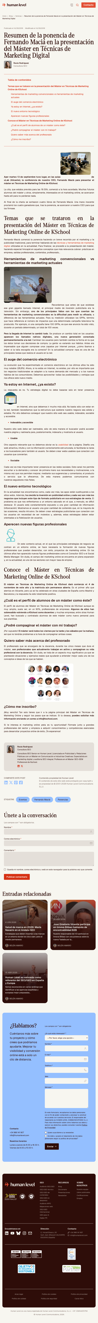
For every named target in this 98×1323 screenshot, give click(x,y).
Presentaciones (64, 1192)
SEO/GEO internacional (45, 1210)
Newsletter (62, 1195)
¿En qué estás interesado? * (55, 1033)
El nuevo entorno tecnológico (25, 111)
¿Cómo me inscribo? (21, 139)
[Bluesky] (18, 1233)
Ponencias (63, 799)
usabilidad (63, 444)
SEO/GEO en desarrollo (45, 1199)
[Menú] (72, 5)
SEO (42, 1182)
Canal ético (79, 1299)
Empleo (79, 1198)
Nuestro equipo (82, 1189)
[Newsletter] (30, 1233)
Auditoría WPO (45, 1203)
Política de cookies (49, 1294)
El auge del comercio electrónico (27, 102)
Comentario (9, 850)
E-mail (48, 1055)
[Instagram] (24, 1233)
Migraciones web (46, 1206)
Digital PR (43, 1218)
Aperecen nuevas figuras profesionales (30, 116)
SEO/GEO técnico (46, 1189)
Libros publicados (83, 1192)
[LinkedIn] (7, 1233)
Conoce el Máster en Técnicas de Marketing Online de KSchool (40, 120)
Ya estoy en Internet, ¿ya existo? (26, 106)
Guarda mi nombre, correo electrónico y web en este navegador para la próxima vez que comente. (50, 869)
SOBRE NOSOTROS (82, 1184)
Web (46, 1076)
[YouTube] (12, 1233)
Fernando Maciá (42, 799)
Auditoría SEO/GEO (47, 1186)
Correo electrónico (12, 839)
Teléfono (49, 1066)
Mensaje (48, 1087)
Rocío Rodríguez (21, 63)
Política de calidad (19, 1299)
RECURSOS (63, 1182)
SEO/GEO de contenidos (45, 1193)
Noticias (18, 16)
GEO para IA (44, 1215)
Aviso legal (19, 1294)
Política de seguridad (49, 1299)
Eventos (23, 799)
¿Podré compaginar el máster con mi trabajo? (33, 130)
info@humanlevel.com (19, 1135)
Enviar (50, 1146)
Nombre (8, 827)
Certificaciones (82, 1195)
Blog (11, 16)
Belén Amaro (16, 945)
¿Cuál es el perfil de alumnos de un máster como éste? (38, 125)
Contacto (88, 4)
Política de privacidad (79, 1294)
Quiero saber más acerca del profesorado (31, 134)
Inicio (4, 16)
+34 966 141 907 (17, 1132)
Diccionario (62, 1189)
